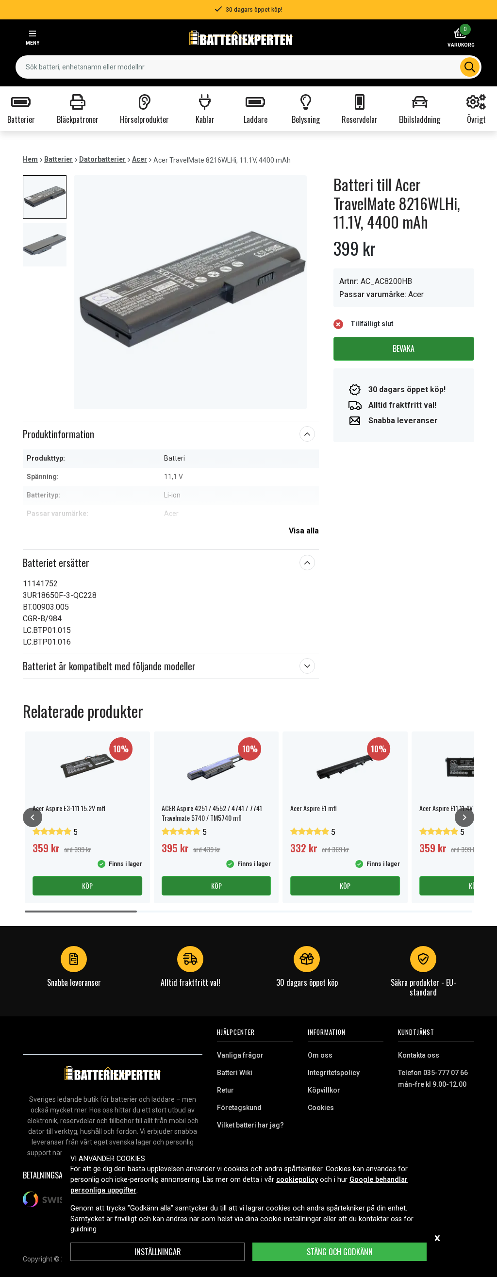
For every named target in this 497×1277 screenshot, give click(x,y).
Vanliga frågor (240, 1055)
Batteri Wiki (234, 1073)
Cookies (321, 1107)
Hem (30, 159)
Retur (225, 1090)
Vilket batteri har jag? (250, 1125)
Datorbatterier (102, 159)
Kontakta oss (418, 1055)
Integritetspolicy (334, 1073)
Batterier (58, 159)
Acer (139, 159)
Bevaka (403, 348)
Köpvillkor (324, 1090)
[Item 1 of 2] (190, 292)
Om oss (320, 1055)
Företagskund (239, 1107)
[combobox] (248, 67)
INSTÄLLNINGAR (157, 1252)
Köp (87, 885)
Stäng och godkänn (340, 1252)
